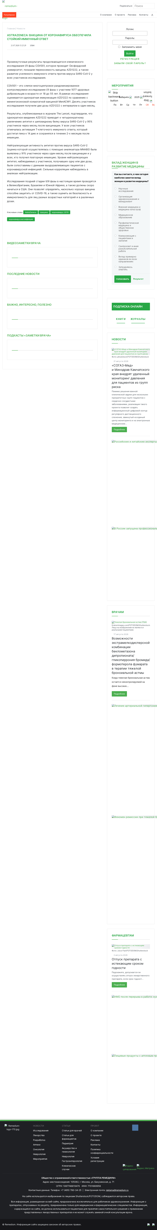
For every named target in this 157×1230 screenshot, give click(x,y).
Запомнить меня (132, 46)
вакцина (44, 212)
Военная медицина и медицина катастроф (130, 208)
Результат (138, 279)
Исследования (40, 1130)
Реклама (132, 15)
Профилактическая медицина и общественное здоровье (129, 227)
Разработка (39, 1140)
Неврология (39, 1154)
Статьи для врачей (72, 1130)
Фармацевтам (123, 935)
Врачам (118, 612)
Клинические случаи (69, 1167)
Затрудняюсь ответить (125, 268)
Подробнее (119, 429)
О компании (106, 15)
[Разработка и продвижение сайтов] (147, 1224)
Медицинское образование (126, 216)
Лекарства (38, 1135)
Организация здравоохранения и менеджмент (129, 199)
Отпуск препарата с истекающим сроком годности (127, 963)
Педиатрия (67, 1143)
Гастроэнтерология (72, 1161)
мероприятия (122, 85)
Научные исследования (126, 189)
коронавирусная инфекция (21, 219)
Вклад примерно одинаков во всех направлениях (128, 259)
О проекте (120, 15)
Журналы (138, 319)
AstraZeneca (30, 212)
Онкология (38, 1149)
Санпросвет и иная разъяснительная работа (128, 248)
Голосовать (122, 279)
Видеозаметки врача (24, 243)
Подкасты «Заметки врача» (29, 335)
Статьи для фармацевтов (69, 1137)
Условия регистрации (97, 1159)
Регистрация (129, 59)
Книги (121, 319)
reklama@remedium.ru (117, 1190)
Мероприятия (40, 1159)
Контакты (143, 15)
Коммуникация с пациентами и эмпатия (127, 238)
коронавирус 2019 (60, 212)
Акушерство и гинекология (69, 1150)
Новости (119, 339)
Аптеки (36, 1144)
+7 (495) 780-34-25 (71, 1190)
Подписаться (126, 6)
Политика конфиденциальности (102, 1151)
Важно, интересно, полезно (29, 304)
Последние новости (23, 273)
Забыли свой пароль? (130, 63)
